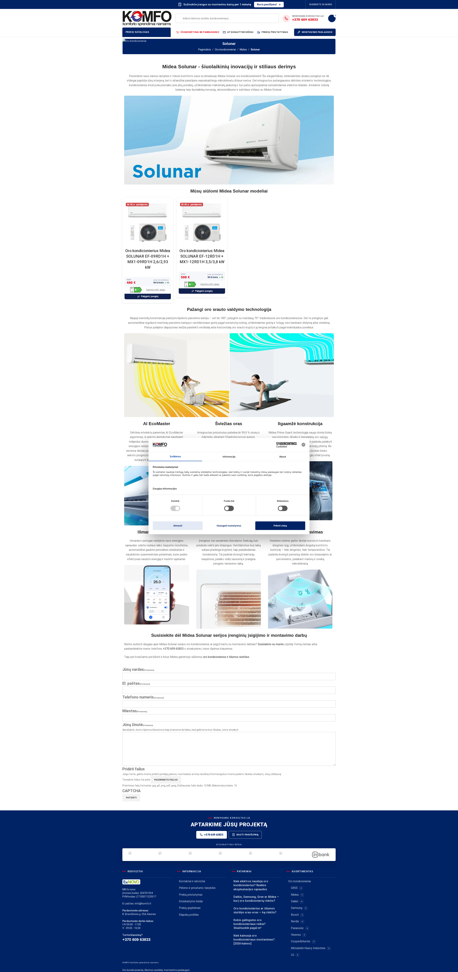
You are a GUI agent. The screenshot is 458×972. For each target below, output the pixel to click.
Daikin (294, 901)
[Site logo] (147, 18)
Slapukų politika (189, 914)
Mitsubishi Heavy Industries (308, 948)
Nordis (295, 921)
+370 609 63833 (173, 648)
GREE (294, 888)
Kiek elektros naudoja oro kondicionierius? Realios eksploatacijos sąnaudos (250, 885)
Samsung (296, 908)
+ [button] (301, 888)
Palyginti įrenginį (149, 296)
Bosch (295, 914)
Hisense (296, 934)
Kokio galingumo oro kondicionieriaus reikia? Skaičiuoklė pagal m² (249, 924)
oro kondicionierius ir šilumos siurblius (226, 657)
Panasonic (297, 928)
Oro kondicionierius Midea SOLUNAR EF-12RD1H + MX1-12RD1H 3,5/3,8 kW (201, 256)
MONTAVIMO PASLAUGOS (317, 32)
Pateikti (131, 797)
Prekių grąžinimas (190, 908)
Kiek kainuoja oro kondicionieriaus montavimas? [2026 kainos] (254, 939)
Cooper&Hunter (300, 941)
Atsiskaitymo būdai (191, 901)
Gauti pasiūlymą (247, 834)
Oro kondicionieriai (225, 49)
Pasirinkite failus (166, 779)
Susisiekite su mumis (271, 644)
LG (292, 954)
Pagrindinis (204, 49)
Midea (243, 49)
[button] (136, 289)
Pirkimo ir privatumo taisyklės (197, 888)
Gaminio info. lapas (155, 290)
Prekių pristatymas (191, 894)
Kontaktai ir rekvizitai (192, 881)
